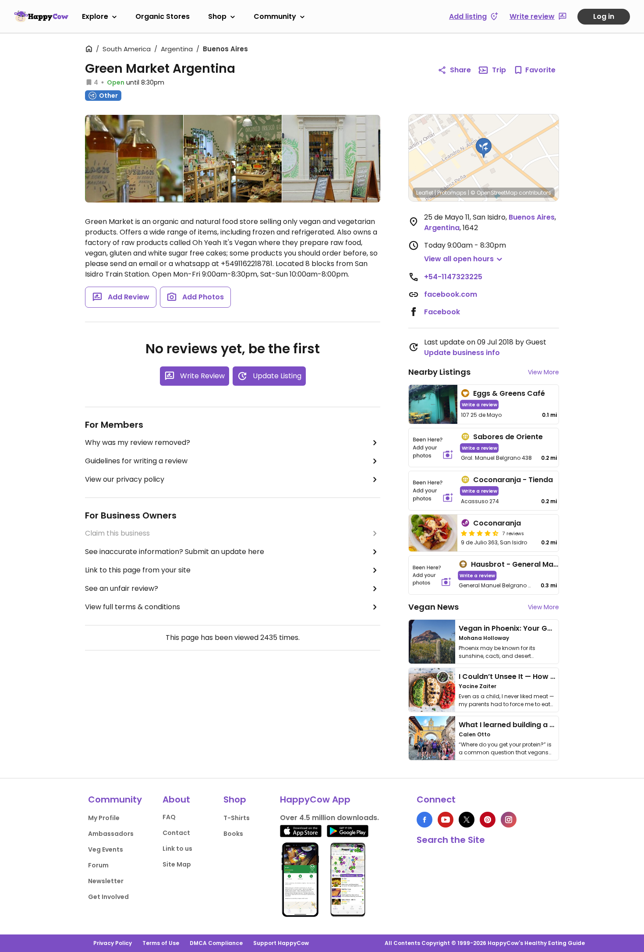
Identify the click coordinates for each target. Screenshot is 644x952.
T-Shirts (236, 817)
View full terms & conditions (132, 607)
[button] (484, 148)
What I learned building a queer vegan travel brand (550, 725)
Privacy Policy (112, 943)
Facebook (442, 312)
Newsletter (106, 881)
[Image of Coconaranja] (433, 533)
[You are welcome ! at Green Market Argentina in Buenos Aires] (331, 158)
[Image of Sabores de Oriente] (433, 447)
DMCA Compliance (216, 943)
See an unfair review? (121, 588)
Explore (95, 16)
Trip (499, 70)
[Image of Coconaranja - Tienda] (433, 490)
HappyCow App (315, 799)
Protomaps (452, 192)
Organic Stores (162, 16)
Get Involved (108, 896)
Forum (98, 865)
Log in (603, 16)
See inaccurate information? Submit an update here (174, 552)
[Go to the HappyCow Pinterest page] (487, 820)
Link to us (177, 848)
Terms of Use (160, 943)
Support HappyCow (281, 943)
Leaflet (424, 192)
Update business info (462, 353)
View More (543, 372)
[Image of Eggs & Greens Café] (433, 404)
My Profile (104, 817)
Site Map (177, 864)
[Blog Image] (432, 642)
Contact (176, 832)
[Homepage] (41, 16)
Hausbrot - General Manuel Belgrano (536, 564)
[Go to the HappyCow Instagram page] (509, 820)
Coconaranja (497, 523)
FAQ (169, 817)
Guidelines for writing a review (136, 461)
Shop (217, 16)
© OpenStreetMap (494, 192)
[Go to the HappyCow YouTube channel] (445, 820)
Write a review (479, 404)
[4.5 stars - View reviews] (479, 533)
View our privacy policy (124, 479)
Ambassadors (111, 833)
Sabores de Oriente (508, 437)
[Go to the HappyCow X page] (466, 820)
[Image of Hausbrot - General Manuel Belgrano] (432, 575)
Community (275, 16)
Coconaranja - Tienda (513, 480)
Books (233, 833)
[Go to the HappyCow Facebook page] (424, 820)
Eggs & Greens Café (509, 393)
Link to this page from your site (138, 570)
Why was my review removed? (137, 442)
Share (460, 70)
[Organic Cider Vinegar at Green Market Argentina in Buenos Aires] (134, 160)
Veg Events (105, 849)
